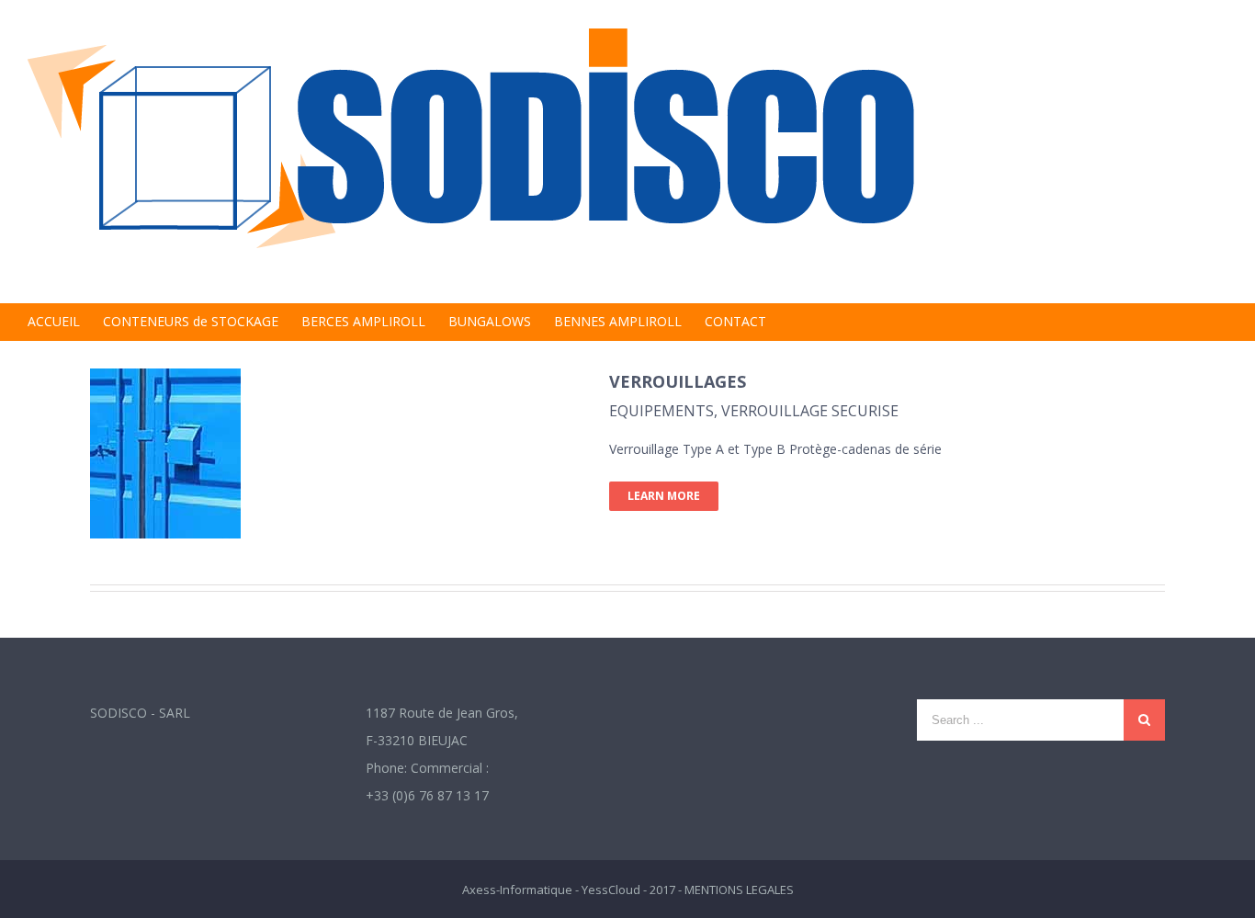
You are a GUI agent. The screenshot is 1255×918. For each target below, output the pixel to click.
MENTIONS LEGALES (739, 889)
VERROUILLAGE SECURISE (810, 411)
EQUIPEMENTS (661, 411)
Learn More (664, 496)
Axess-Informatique (517, 889)
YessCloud (611, 889)
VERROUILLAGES (677, 381)
